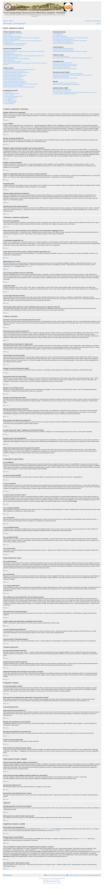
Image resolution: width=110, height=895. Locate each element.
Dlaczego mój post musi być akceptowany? (13, 85)
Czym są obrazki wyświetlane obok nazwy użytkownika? (16, 58)
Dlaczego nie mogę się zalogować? (11, 39)
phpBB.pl (12, 266)
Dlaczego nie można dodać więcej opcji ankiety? (14, 75)
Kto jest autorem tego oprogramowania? (62, 89)
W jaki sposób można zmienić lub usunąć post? (14, 71)
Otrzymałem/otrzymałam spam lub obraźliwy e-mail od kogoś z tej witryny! (70, 51)
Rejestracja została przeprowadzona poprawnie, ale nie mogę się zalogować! (21, 37)
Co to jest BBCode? (7, 92)
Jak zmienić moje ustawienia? (10, 50)
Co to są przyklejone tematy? (10, 100)
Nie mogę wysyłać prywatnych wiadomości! (63, 48)
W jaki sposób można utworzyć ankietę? (12, 74)
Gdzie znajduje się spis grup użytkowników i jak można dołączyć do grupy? (70, 37)
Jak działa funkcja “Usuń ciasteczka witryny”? (13, 45)
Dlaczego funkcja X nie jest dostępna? (62, 91)
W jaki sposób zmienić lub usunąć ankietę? (13, 76)
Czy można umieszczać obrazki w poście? (13, 96)
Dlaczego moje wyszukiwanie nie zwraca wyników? (65, 64)
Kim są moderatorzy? (58, 34)
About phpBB (56, 830)
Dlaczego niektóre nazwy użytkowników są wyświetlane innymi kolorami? (70, 40)
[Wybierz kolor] (97, 23)
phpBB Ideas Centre (82, 838)
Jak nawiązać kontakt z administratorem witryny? (64, 93)
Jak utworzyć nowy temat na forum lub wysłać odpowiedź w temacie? (19, 69)
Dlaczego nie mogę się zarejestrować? (12, 36)
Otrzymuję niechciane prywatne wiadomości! (63, 50)
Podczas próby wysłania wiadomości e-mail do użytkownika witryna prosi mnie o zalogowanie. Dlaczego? (25, 63)
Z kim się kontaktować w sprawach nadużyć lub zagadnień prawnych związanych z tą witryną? (75, 92)
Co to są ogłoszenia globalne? (10, 97)
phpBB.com (28, 266)
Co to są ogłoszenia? (8, 99)
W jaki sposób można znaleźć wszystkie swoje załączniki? (66, 84)
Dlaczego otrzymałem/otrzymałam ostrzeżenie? (14, 81)
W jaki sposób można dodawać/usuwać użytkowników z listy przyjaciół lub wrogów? (72, 57)
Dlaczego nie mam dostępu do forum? (12, 78)
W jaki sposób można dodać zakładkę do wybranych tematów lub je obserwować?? (72, 75)
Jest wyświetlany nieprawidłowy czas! (12, 54)
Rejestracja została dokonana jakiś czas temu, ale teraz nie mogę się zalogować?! (22, 40)
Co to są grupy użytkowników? (60, 36)
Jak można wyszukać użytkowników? (61, 67)
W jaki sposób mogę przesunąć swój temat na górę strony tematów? (19, 87)
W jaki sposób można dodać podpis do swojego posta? (16, 72)
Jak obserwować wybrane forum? (60, 76)
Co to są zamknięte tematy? (9, 102)
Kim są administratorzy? (58, 33)
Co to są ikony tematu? (8, 103)
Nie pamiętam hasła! (8, 42)
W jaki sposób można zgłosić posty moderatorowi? (15, 82)
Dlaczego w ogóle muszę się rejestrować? (13, 33)
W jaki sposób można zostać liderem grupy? (63, 39)
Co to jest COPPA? (7, 34)
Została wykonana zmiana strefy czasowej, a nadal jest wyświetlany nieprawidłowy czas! (23, 55)
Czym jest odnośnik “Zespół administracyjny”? (63, 43)
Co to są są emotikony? (8, 94)
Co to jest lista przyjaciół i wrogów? (61, 56)
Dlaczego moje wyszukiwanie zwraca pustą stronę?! (65, 65)
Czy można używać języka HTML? (11, 93)
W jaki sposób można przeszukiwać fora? (62, 62)
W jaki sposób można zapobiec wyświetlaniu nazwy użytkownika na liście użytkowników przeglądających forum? (23, 52)
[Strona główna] (38, 7)
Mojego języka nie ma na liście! (10, 57)
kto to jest (38, 850)
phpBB (49, 878)
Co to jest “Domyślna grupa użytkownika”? (63, 42)
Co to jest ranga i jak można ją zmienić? (12, 61)
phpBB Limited (46, 828)
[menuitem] (11, 21)
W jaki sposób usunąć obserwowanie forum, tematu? (65, 78)
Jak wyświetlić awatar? (8, 60)
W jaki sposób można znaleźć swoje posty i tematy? (65, 68)
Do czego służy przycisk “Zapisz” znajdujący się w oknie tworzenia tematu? (20, 84)
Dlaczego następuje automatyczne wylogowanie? (14, 43)
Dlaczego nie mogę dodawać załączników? (13, 79)
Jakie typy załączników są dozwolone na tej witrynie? (65, 83)
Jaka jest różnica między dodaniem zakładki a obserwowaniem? (68, 73)
